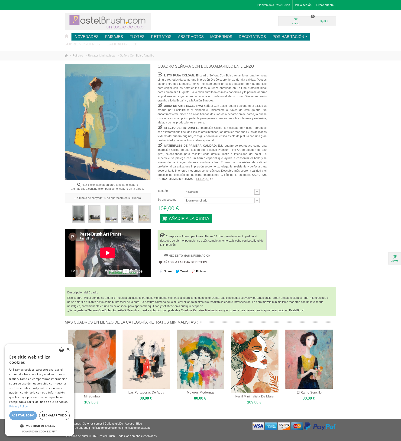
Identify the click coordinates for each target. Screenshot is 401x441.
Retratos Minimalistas (102, 55)
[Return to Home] (66, 55)
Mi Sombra (92, 396)
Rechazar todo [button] (54, 415)
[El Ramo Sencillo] (309, 359)
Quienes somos (93, 423)
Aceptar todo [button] (23, 415)
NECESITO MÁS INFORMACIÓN (189, 255)
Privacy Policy (18, 406)
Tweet (184, 271)
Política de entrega (76, 427)
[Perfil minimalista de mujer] (254, 361)
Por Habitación (288, 37)
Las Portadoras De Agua (146, 392)
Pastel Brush (107, 436)
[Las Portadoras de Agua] (146, 359)
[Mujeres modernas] (200, 359)
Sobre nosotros (82, 44)
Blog (139, 423)
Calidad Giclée (122, 44)
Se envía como (167, 199)
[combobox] (61, 349)
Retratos (161, 37)
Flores (137, 37)
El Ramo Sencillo (309, 392)
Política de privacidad (137, 427)
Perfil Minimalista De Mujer (255, 396)
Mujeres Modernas (200, 392)
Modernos (221, 37)
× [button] (68, 349)
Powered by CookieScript (39, 431)
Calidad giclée (114, 423)
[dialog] (39, 390)
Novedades (87, 37)
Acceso (129, 423)
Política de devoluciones (106, 427)
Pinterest (201, 271)
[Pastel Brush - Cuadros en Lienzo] (108, 21)
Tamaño (163, 190)
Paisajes (114, 37)
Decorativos (252, 37)
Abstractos (191, 37)
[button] (39, 425)
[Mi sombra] (92, 361)
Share (167, 271)
